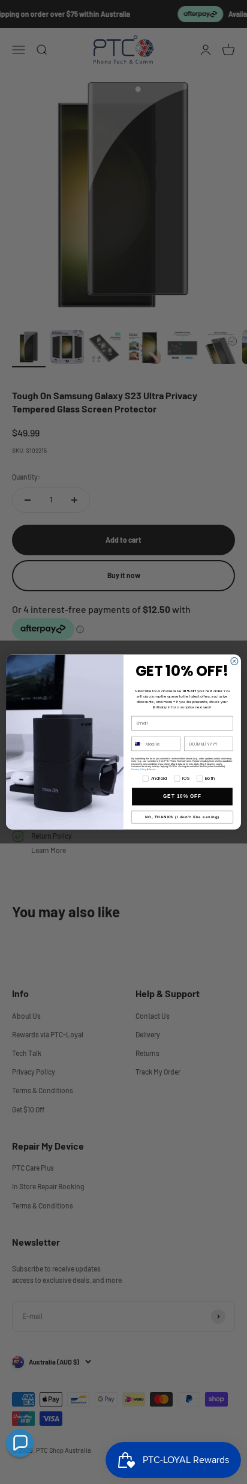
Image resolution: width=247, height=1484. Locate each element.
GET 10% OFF (182, 796)
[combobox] (137, 743)
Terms (152, 769)
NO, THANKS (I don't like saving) (182, 817)
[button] (20, 1443)
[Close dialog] (234, 661)
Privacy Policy (138, 769)
